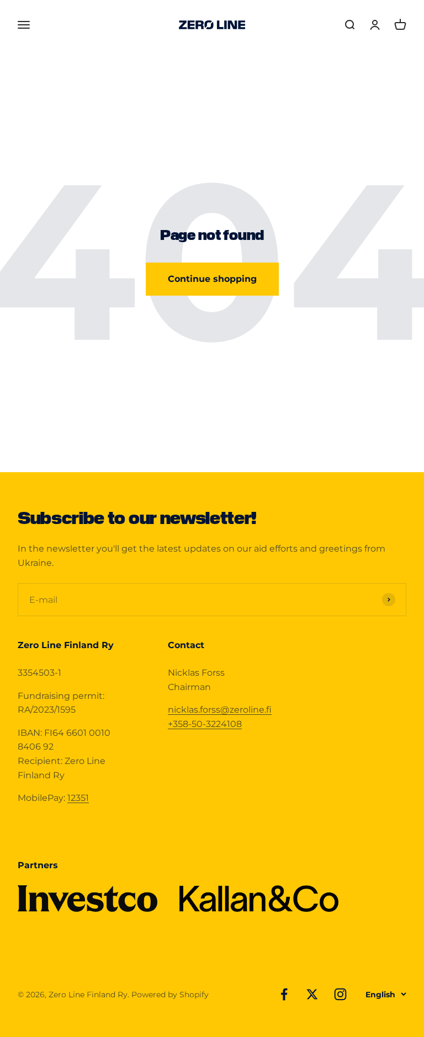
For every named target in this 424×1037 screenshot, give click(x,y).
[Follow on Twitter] (312, 994)
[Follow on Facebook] (284, 994)
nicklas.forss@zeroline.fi (220, 709)
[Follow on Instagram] (340, 994)
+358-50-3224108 (205, 724)
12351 (78, 798)
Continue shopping (212, 279)
